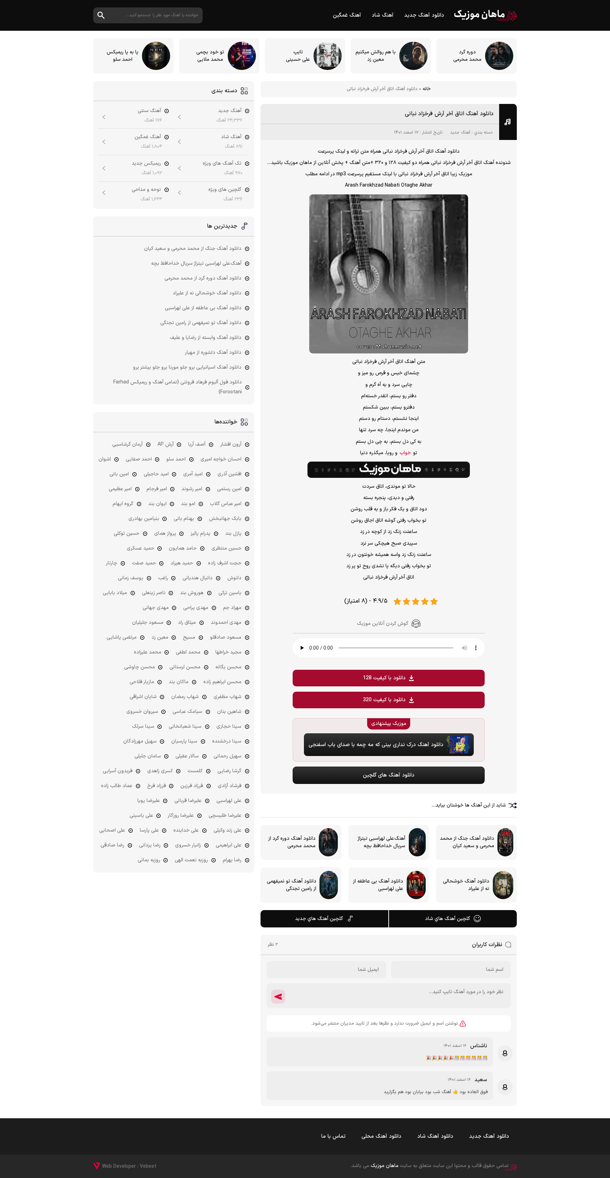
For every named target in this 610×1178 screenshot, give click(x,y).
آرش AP (165, 444)
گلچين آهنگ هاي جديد (319, 918)
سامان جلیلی (147, 756)
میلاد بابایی (115, 593)
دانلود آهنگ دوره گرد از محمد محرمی (203, 278)
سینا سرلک (143, 726)
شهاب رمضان (185, 697)
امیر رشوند (191, 489)
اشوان (104, 459)
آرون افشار (230, 444)
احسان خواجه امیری (221, 459)
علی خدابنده (186, 830)
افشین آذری (229, 474)
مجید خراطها (228, 652)
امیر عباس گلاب (225, 504)
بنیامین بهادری (143, 518)
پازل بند (233, 533)
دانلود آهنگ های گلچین (388, 775)
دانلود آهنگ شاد (435, 1136)
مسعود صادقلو (225, 637)
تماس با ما (333, 1136)
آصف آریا (196, 444)
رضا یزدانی (150, 845)
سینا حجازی (228, 726)
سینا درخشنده (226, 741)
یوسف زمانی (130, 578)
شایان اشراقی (143, 697)
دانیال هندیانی (198, 578)
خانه (427, 89)
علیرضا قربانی (188, 800)
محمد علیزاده (147, 652)
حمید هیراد (182, 563)
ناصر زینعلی (154, 593)
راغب (163, 578)
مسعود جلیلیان (147, 622)
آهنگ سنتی (149, 111)
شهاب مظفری (227, 697)
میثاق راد (187, 622)
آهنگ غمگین (347, 15)
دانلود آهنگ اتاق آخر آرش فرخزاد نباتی (449, 114)
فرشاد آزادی (229, 786)
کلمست (195, 771)
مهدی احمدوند (226, 622)
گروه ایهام (123, 504)
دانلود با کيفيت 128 (384, 678)
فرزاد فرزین (191, 786)
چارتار (111, 563)
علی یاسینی (141, 815)
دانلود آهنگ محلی (381, 1136)
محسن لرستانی (185, 667)
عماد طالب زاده (116, 786)
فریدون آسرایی (117, 771)
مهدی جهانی (156, 607)
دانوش (234, 578)
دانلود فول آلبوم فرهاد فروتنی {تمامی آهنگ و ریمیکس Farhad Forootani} (177, 387)
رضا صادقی (112, 845)
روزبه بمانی (149, 860)
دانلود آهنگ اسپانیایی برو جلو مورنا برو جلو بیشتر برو (187, 367)
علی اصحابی (112, 830)
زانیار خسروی (188, 845)
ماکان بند (179, 682)
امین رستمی (229, 489)
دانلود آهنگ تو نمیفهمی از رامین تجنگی (200, 323)
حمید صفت (144, 563)
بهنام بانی (184, 518)
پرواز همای (165, 533)
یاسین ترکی (230, 593)
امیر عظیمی (120, 489)
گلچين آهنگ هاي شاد (447, 918)
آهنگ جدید (460, 132)
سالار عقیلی (187, 756)
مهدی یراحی (195, 607)
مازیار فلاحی (142, 682)
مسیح (189, 637)
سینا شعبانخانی (185, 726)
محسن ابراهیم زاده (222, 682)
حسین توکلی (126, 533)
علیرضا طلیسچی (225, 815)
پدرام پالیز (200, 533)
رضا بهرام (232, 860)
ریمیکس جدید (146, 163)
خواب (405, 453)
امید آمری (193, 474)
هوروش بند (192, 593)
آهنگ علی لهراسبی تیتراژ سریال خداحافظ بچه (196, 263)
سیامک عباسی (187, 711)
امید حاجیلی (156, 474)
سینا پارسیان (184, 741)
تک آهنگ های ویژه (222, 163)
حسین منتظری (226, 548)
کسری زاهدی (160, 771)
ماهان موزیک (485, 15)
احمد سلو (176, 459)
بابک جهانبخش (225, 518)
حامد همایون (183, 548)
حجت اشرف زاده (224, 563)
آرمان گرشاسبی (127, 444)
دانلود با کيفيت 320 (384, 700)
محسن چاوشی (139, 667)
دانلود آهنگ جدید (424, 15)
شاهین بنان (229, 711)
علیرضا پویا (148, 800)
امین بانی (119, 474)
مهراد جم (232, 607)
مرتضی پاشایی (122, 637)
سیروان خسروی (142, 711)
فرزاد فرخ (156, 786)
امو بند (188, 504)
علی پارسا (149, 830)
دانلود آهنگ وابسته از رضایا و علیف (205, 337)
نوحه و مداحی (146, 189)
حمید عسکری (140, 548)
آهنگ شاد (383, 15)
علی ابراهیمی (228, 845)
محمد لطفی (188, 652)
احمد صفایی (139, 459)
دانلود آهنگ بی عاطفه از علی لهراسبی (203, 308)
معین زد (159, 637)
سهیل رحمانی (227, 756)
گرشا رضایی (229, 771)
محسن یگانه (228, 667)
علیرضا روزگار (181, 815)
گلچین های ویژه (224, 189)
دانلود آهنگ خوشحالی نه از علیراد (207, 293)
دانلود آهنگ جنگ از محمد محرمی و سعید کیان (192, 248)
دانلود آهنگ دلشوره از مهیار (213, 352)
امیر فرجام (156, 489)
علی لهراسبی (228, 800)
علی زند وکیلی (227, 830)
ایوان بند (157, 504)
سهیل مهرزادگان (140, 741)
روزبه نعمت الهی (191, 860)
